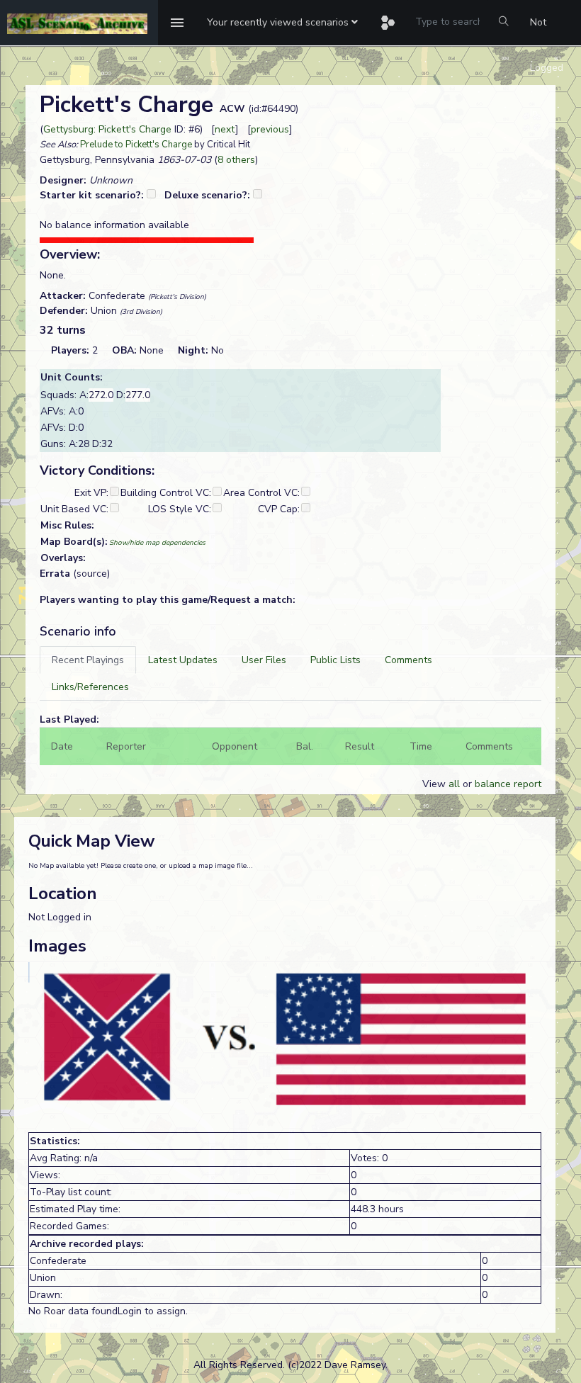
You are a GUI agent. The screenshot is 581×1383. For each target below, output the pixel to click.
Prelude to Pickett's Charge (136, 144)
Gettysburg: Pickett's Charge (107, 129)
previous (270, 129)
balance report (508, 784)
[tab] (88, 660)
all (454, 784)
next (225, 129)
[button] (282, 22)
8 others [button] (236, 159)
